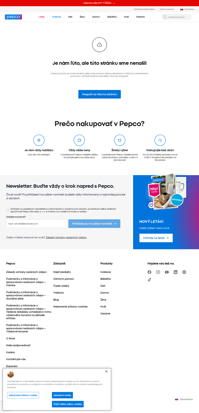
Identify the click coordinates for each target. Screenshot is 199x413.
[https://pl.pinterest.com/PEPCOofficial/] (184, 272)
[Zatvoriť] (106, 371)
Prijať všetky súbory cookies (68, 404)
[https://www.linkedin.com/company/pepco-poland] (176, 272)
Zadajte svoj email (16, 216)
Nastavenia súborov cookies (23, 395)
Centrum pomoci (167, 9)
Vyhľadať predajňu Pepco (144, 9)
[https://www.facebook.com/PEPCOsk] (150, 272)
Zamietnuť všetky (62, 395)
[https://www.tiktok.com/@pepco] (150, 279)
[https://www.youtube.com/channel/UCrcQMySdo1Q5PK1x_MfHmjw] (167, 272)
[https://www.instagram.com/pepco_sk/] (158, 272)
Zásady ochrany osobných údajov (66, 237)
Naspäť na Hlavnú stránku (99, 94)
